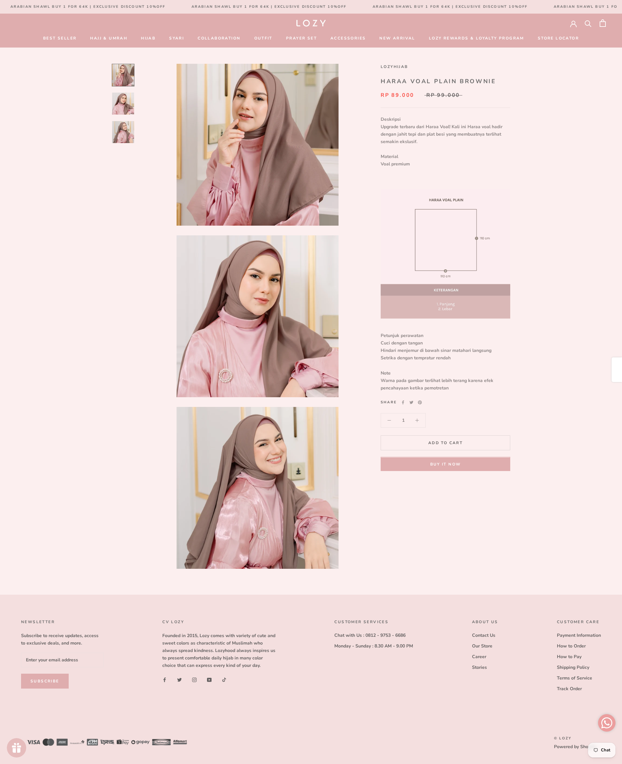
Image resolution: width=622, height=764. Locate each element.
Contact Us (483, 635)
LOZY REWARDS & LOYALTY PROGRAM (476, 38)
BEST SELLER (59, 38)
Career (479, 657)
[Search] (588, 23)
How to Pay (569, 657)
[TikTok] (224, 679)
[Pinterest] (420, 402)
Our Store (482, 646)
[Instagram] (194, 679)
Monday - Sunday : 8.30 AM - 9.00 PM (373, 646)
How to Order (571, 646)
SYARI (176, 38)
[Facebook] (403, 402)
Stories (479, 667)
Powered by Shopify (575, 747)
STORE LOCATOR (558, 38)
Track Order (569, 689)
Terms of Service (574, 678)
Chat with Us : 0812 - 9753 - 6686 (370, 635)
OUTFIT (263, 38)
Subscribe (44, 681)
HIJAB (148, 38)
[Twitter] (411, 402)
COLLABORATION (219, 38)
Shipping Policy (573, 667)
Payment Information (579, 635)
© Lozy (562, 738)
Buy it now (445, 464)
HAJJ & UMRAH (108, 38)
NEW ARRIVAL (397, 38)
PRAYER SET (301, 38)
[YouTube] (209, 679)
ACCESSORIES (348, 38)
